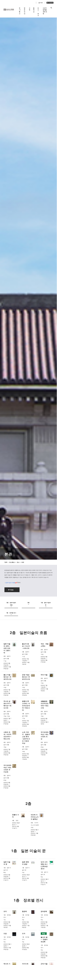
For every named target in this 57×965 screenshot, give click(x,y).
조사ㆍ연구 (38, 11)
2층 (29, 602)
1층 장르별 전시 (11, 613)
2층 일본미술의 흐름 (11, 604)
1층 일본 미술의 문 (46, 604)
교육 (29, 9)
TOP (5, 562)
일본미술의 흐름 (10, 582)
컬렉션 (33, 10)
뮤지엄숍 (11, 590)
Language (50, 2)
